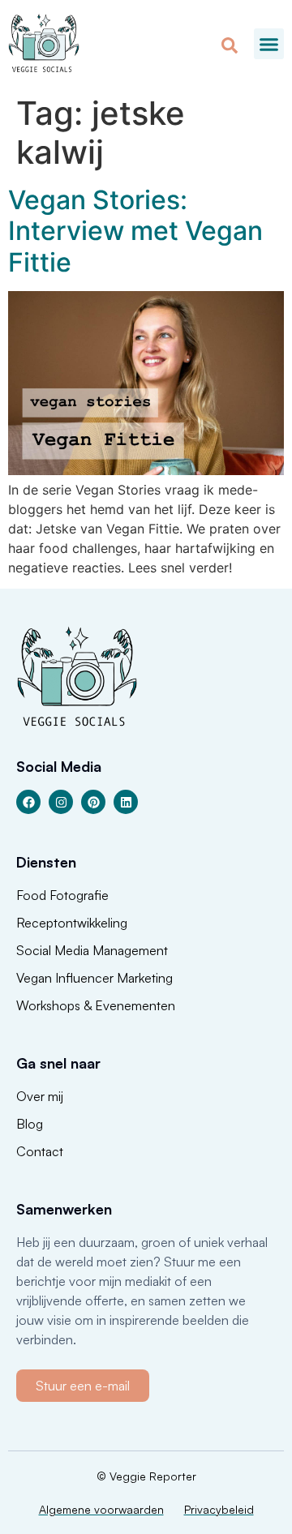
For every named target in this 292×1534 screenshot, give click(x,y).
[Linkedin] (126, 802)
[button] (269, 43)
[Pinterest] (93, 802)
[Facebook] (28, 802)
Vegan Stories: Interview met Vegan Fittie (135, 231)
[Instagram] (61, 802)
